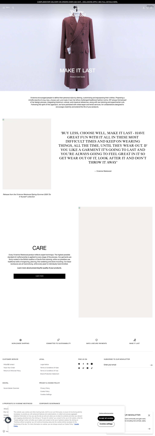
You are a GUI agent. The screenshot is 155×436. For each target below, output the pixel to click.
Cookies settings (106, 424)
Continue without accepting (106, 413)
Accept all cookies (106, 418)
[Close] (149, 415)
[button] (8, 420)
